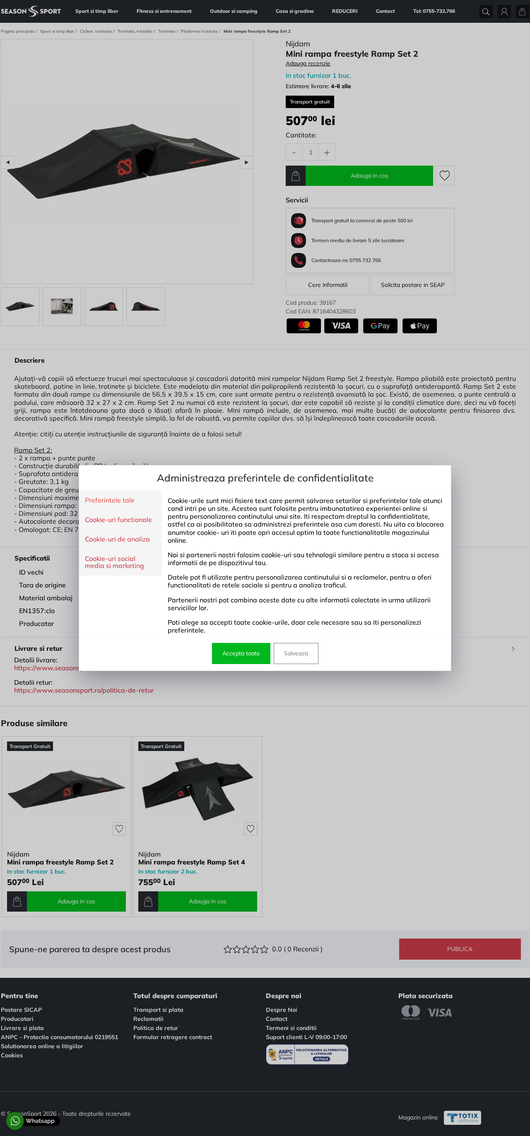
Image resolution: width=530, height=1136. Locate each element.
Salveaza (296, 653)
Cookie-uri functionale (118, 520)
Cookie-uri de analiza (117, 539)
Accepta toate (241, 653)
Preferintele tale (110, 500)
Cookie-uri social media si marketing (114, 562)
